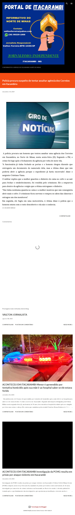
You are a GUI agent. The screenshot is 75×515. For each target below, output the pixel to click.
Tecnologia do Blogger (39, 507)
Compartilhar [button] (64, 216)
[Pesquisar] (67, 3)
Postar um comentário (24, 324)
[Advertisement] (37, 287)
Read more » (68, 324)
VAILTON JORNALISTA (14, 314)
